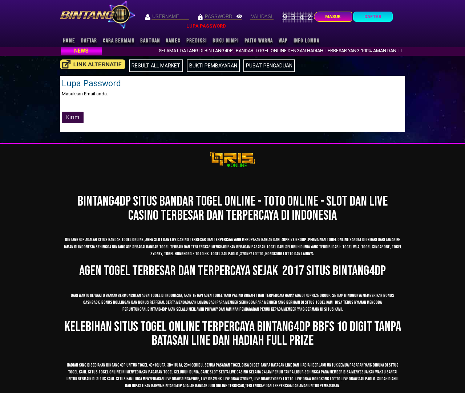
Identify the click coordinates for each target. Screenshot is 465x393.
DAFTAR (372, 16)
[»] (92, 64)
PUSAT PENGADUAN (269, 66)
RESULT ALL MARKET (156, 66)
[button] (73, 117)
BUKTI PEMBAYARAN (213, 66)
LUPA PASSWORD (206, 26)
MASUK (333, 16)
